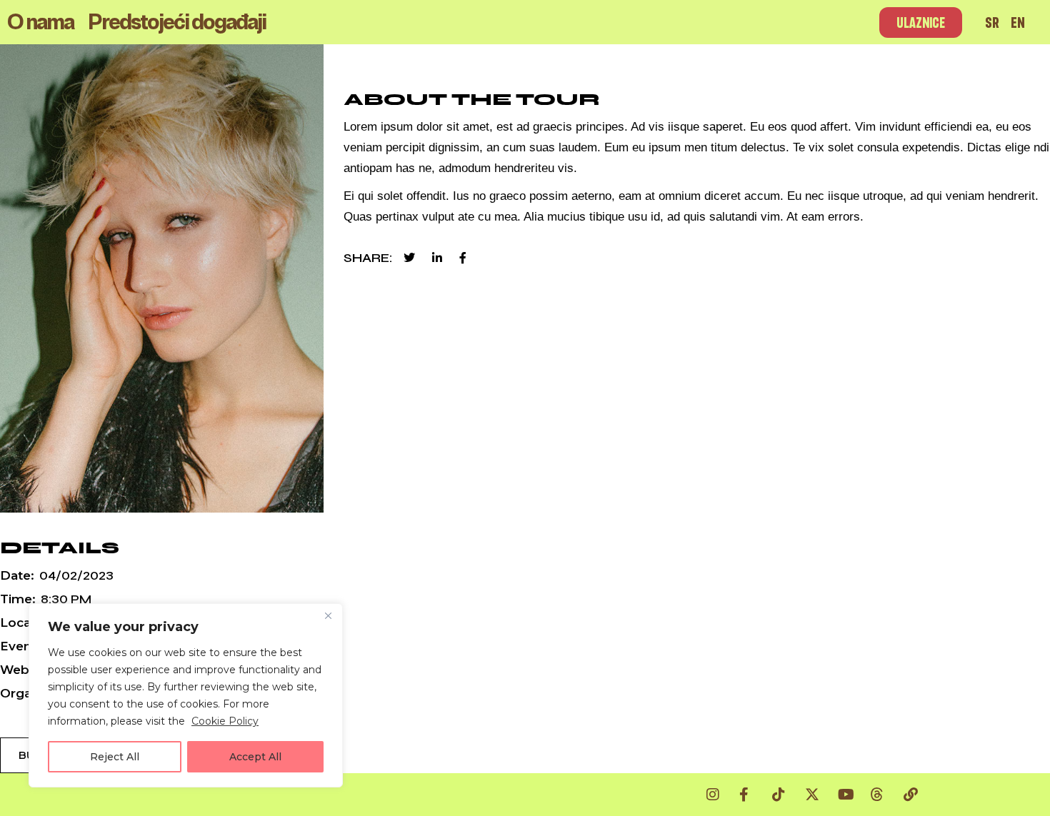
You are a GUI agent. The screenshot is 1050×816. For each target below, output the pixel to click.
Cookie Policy (225, 721)
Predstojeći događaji (177, 22)
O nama (40, 22)
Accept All (255, 756)
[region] (186, 695)
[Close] (327, 615)
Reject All (114, 756)
